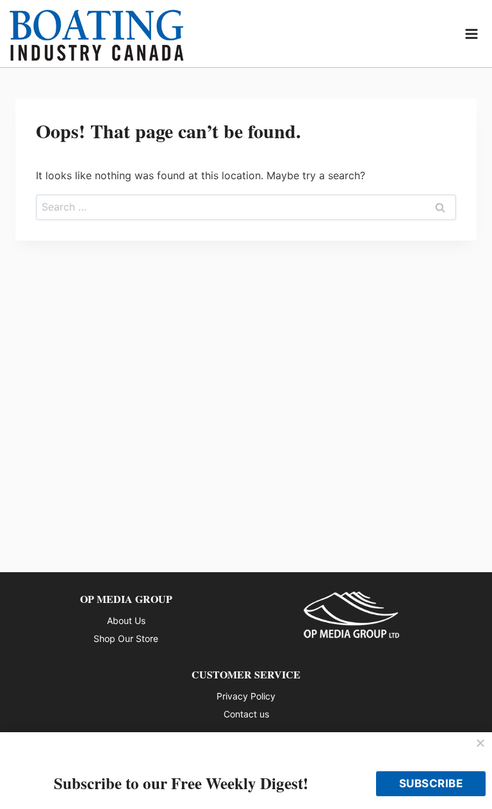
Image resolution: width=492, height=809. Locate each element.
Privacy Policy (246, 696)
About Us (126, 620)
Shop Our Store (126, 638)
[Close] (480, 743)
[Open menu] (471, 33)
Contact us (246, 714)
